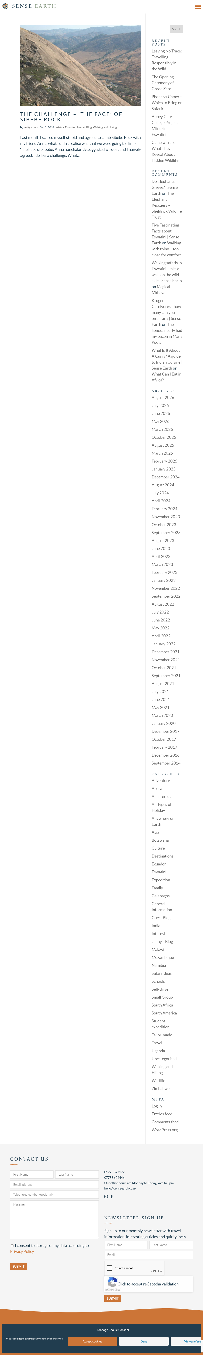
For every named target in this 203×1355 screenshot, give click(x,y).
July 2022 (160, 612)
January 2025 (164, 469)
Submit (113, 1298)
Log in (157, 1106)
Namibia (159, 965)
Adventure (161, 780)
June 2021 (161, 699)
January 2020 (164, 723)
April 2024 (161, 501)
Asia (155, 832)
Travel (157, 1043)
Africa (60, 127)
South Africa (162, 1005)
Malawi (158, 949)
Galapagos (161, 896)
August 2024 (163, 485)
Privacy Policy (22, 1251)
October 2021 (164, 668)
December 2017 (166, 731)
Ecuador (159, 864)
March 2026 (162, 429)
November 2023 (166, 517)
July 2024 (160, 493)
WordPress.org (165, 1130)
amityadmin (31, 127)
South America (164, 1013)
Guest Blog (161, 918)
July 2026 (160, 405)
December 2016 (166, 755)
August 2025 (163, 445)
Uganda (158, 1051)
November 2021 (166, 660)
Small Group (162, 997)
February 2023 (164, 572)
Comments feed (165, 1122)
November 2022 (166, 588)
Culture (158, 848)
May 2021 (160, 707)
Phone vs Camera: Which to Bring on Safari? (167, 103)
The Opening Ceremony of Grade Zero (163, 83)
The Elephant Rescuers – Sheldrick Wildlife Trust (167, 205)
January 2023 (164, 580)
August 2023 (163, 540)
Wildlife (158, 1080)
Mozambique (163, 957)
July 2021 (160, 691)
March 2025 (162, 453)
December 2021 (166, 652)
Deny (144, 1341)
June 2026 (161, 413)
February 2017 (164, 747)
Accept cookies (92, 1341)
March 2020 (162, 715)
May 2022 (160, 628)
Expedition (161, 880)
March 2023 (162, 564)
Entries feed (162, 1114)
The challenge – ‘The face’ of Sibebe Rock (71, 116)
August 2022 (163, 604)
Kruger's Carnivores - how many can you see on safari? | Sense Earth (166, 312)
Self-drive (160, 989)
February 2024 (164, 509)
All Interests (162, 796)
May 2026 (160, 421)
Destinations (162, 856)
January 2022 (164, 644)
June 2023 (161, 548)
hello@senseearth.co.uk (120, 1188)
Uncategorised (164, 1059)
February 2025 (164, 461)
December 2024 (166, 477)
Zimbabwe (160, 1088)
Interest (158, 933)
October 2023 (164, 525)
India (156, 925)
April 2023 (161, 556)
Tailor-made (162, 1035)
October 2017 (164, 739)
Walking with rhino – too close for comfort (166, 249)
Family (157, 888)
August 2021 (163, 683)
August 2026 (163, 397)
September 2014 (166, 763)
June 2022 (161, 620)
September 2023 (166, 532)
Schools (158, 981)
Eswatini (70, 127)
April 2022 (161, 636)
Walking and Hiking (105, 127)
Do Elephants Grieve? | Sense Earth (165, 187)
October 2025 (164, 437)
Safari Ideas (162, 973)
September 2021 (166, 676)
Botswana (160, 840)
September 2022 (166, 596)
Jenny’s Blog (84, 127)
